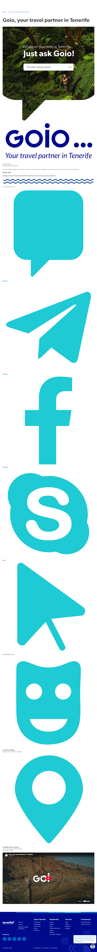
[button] (92, 946)
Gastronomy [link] (37, 926)
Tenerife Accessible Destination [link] (23, 927)
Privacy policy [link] (45, 948)
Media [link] (35, 928)
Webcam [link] (52, 932)
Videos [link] (51, 930)
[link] (4, 12)
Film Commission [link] (85, 924)
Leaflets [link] (52, 924)
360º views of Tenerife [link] (55, 934)
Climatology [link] (37, 924)
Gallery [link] (51, 922)
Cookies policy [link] (54, 948)
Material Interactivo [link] (55, 928)
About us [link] (20, 922)
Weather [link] (67, 928)
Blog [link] (66, 922)
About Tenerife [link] (40, 919)
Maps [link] (51, 926)
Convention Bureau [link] (86, 922)
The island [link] (36, 930)
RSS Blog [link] (67, 926)
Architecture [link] (37, 922)
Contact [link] (20, 924)
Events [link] (67, 924)
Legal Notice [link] (37, 948)
